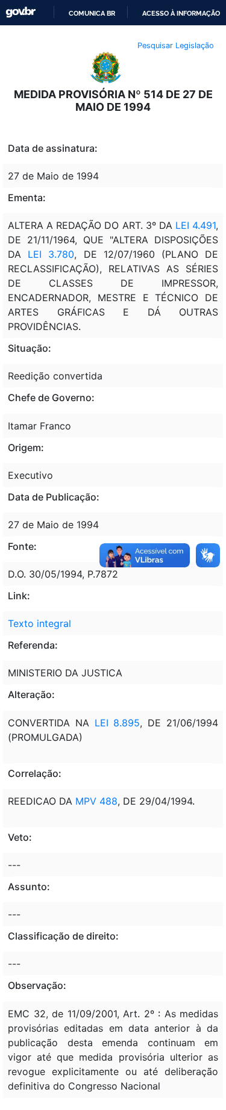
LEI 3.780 (47, 254)
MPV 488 (96, 801)
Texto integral (39, 623)
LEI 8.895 (114, 723)
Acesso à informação (181, 13)
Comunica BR (92, 13)
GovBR (20, 12)
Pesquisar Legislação (175, 45)
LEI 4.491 (194, 225)
